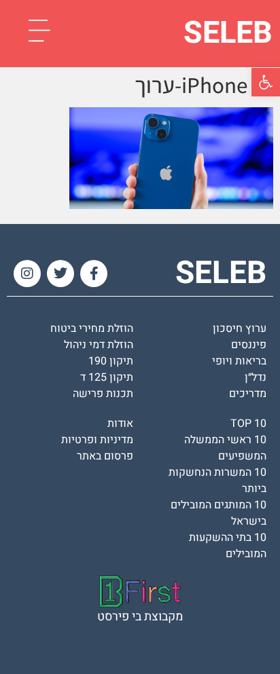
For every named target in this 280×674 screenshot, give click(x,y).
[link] (265, 82)
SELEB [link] (228, 33)
